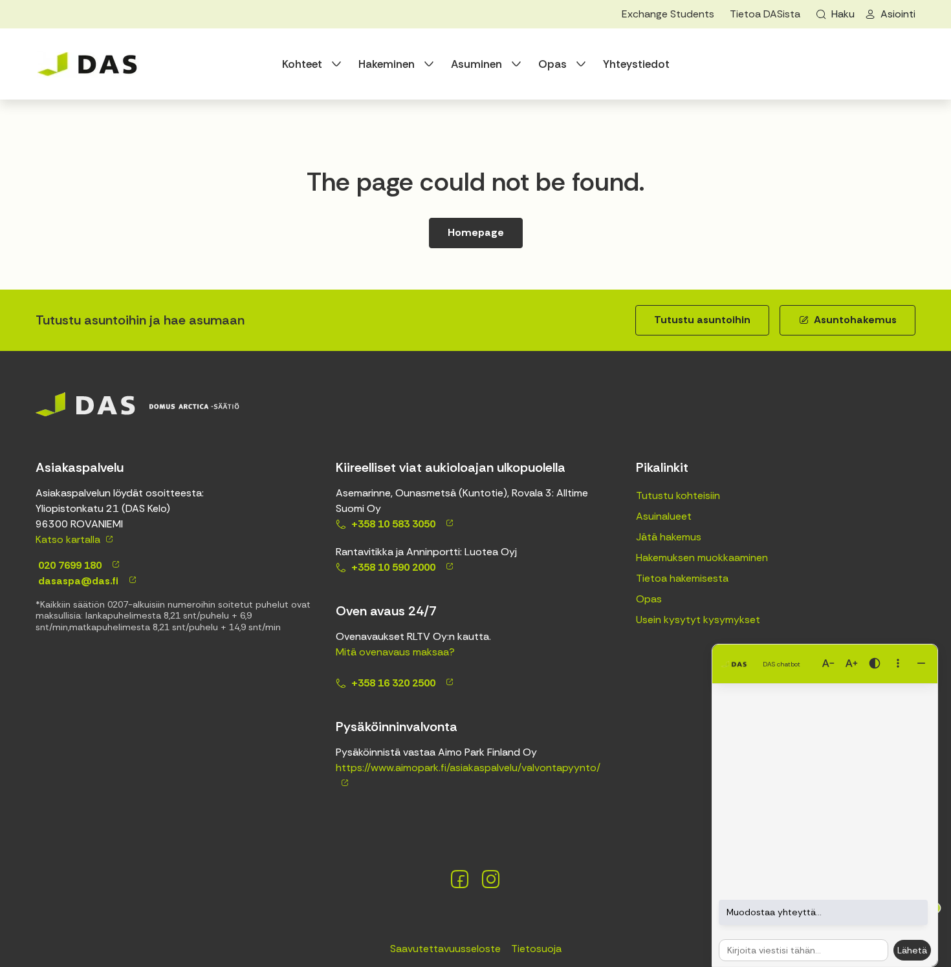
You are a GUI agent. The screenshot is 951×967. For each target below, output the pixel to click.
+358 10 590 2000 (393, 567)
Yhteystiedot (636, 64)
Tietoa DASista (765, 14)
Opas (552, 64)
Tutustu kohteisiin (678, 495)
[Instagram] (491, 879)
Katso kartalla (68, 539)
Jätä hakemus (668, 537)
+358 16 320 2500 (393, 683)
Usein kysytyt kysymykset (698, 619)
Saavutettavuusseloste (445, 948)
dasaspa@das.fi (77, 581)
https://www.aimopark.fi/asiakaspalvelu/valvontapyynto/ (468, 767)
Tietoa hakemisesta (682, 578)
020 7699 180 (69, 565)
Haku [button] (843, 14)
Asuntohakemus (855, 319)
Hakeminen (386, 64)
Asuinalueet (664, 516)
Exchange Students (668, 14)
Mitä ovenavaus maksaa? (395, 652)
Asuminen (476, 64)
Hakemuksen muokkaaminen (702, 557)
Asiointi (897, 14)
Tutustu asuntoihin (702, 319)
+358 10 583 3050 (393, 524)
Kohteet (302, 64)
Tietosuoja (536, 948)
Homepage (476, 232)
